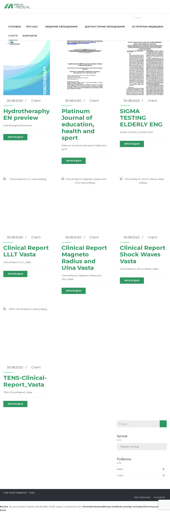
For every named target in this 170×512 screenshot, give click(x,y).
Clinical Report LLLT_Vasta (17, 262)
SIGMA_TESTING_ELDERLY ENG (136, 132)
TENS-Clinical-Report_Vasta (25, 381)
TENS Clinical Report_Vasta (17, 392)
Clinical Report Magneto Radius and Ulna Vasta (84, 257)
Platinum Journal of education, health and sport (78, 124)
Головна (14, 26)
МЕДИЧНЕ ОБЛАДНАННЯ (61, 26)
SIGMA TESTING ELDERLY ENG (141, 118)
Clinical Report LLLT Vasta (26, 251)
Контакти (30, 35)
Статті (13, 35)
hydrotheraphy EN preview (17, 125)
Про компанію (142, 497)
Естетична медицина (147, 26)
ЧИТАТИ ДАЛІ (15, 137)
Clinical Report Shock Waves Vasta (142, 254)
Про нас (32, 26)
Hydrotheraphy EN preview (26, 114)
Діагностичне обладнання (105, 26)
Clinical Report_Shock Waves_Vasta (139, 268)
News (120, 469)
